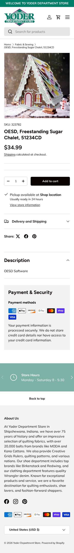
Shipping (9, 154)
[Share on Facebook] (26, 236)
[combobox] (37, 31)
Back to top (37, 398)
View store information (25, 205)
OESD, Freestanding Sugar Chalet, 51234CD (29, 47)
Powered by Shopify (53, 542)
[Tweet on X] (18, 236)
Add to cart (50, 181)
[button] (58, 17)
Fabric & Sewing (24, 44)
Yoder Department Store (26, 542)
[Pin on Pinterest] (34, 236)
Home (7, 44)
